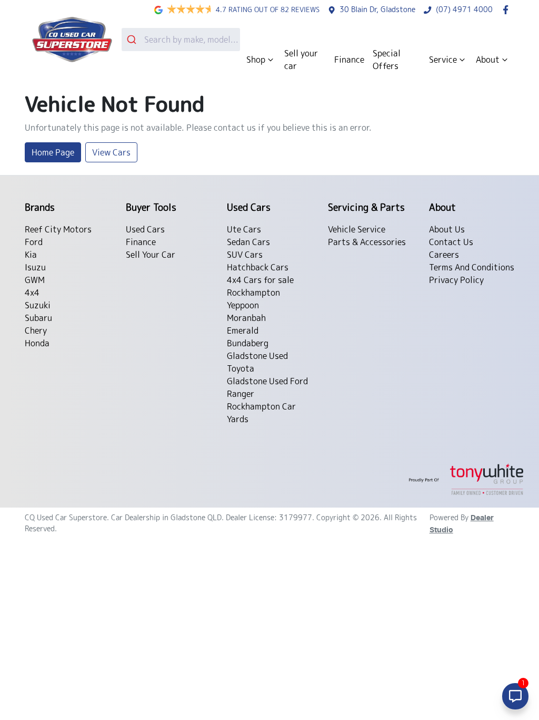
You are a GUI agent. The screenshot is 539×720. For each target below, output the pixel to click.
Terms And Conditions (471, 267)
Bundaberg (247, 343)
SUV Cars (245, 254)
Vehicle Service (356, 229)
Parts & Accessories (367, 242)
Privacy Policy (456, 280)
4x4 (32, 292)
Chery (36, 330)
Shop (255, 59)
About (488, 59)
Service (443, 59)
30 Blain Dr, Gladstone (377, 9)
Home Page (53, 152)
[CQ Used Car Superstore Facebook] (507, 9)
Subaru (38, 318)
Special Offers (387, 59)
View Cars (111, 152)
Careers (444, 254)
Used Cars (145, 229)
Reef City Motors (58, 229)
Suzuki (38, 305)
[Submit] (133, 39)
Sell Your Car (150, 254)
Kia (31, 254)
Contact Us (451, 242)
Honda (37, 343)
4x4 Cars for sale (260, 280)
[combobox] (181, 39)
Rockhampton (253, 292)
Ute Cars (244, 229)
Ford (34, 242)
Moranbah (246, 318)
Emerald (242, 330)
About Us (447, 229)
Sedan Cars (248, 242)
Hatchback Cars (257, 267)
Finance (349, 59)
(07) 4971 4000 (464, 9)
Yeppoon (243, 305)
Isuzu (35, 267)
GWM (35, 280)
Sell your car (301, 59)
